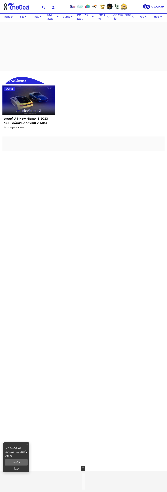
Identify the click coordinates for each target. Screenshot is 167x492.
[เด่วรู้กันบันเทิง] (87, 6)
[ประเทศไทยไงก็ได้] (124, 6)
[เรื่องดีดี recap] (80, 6)
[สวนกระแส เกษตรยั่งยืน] (117, 6)
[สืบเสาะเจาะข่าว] (72, 6)
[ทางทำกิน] (102, 6)
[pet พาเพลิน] (94, 6)
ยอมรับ (16, 462)
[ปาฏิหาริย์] (109, 6)
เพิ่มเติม (8, 455)
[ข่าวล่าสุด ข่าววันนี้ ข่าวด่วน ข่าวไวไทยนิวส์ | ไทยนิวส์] (20, 6)
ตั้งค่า (16, 469)
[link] (28, 109)
